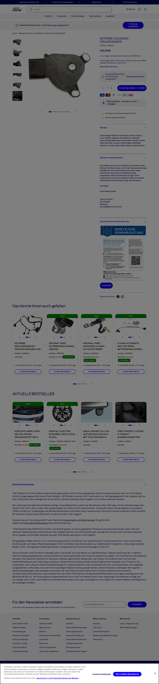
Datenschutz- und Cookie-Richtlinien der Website (57, 678)
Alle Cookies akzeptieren (127, 674)
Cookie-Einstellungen (101, 674)
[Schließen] (155, 673)
